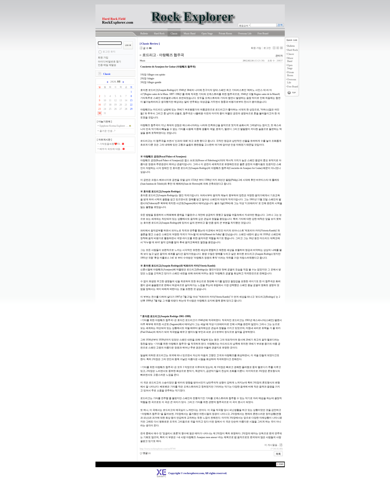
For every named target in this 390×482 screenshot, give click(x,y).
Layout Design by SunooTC (102, 467)
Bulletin (144, 33)
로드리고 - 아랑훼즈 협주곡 (163, 55)
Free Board (263, 33)
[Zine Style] (277, 48)
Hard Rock (159, 33)
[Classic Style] (274, 48)
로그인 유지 (109, 51)
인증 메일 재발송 (107, 65)
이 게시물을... (271, 445)
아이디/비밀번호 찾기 (109, 61)
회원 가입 (103, 57)
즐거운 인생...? (107, 130)
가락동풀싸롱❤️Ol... (111, 144)
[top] (280, 465)
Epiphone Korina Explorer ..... (114, 125)
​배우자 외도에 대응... (111, 149)
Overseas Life (244, 33)
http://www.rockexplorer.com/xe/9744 (158, 448)
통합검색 (243, 25)
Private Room (225, 33)
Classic (174, 33)
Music (142, 60)
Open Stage (207, 33)
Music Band (189, 33)
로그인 (267, 48)
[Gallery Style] (281, 48)
